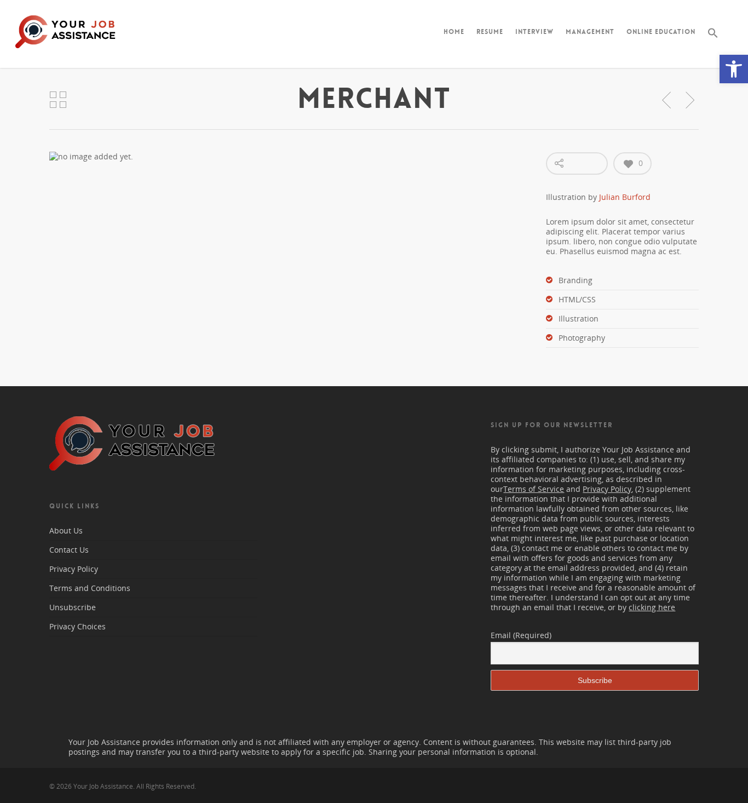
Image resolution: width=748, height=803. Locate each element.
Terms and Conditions (89, 588)
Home (454, 31)
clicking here (652, 607)
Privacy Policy (73, 569)
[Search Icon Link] (713, 41)
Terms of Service (533, 489)
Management (590, 31)
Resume (489, 31)
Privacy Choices (77, 626)
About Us (66, 531)
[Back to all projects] (58, 100)
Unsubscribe (72, 607)
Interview (534, 31)
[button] (734, 69)
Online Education (660, 31)
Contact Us (69, 549)
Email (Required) (521, 635)
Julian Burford (625, 197)
